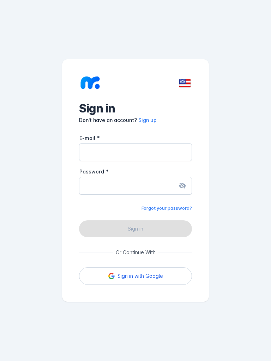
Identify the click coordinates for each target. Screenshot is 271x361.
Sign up (147, 120)
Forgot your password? (166, 208)
